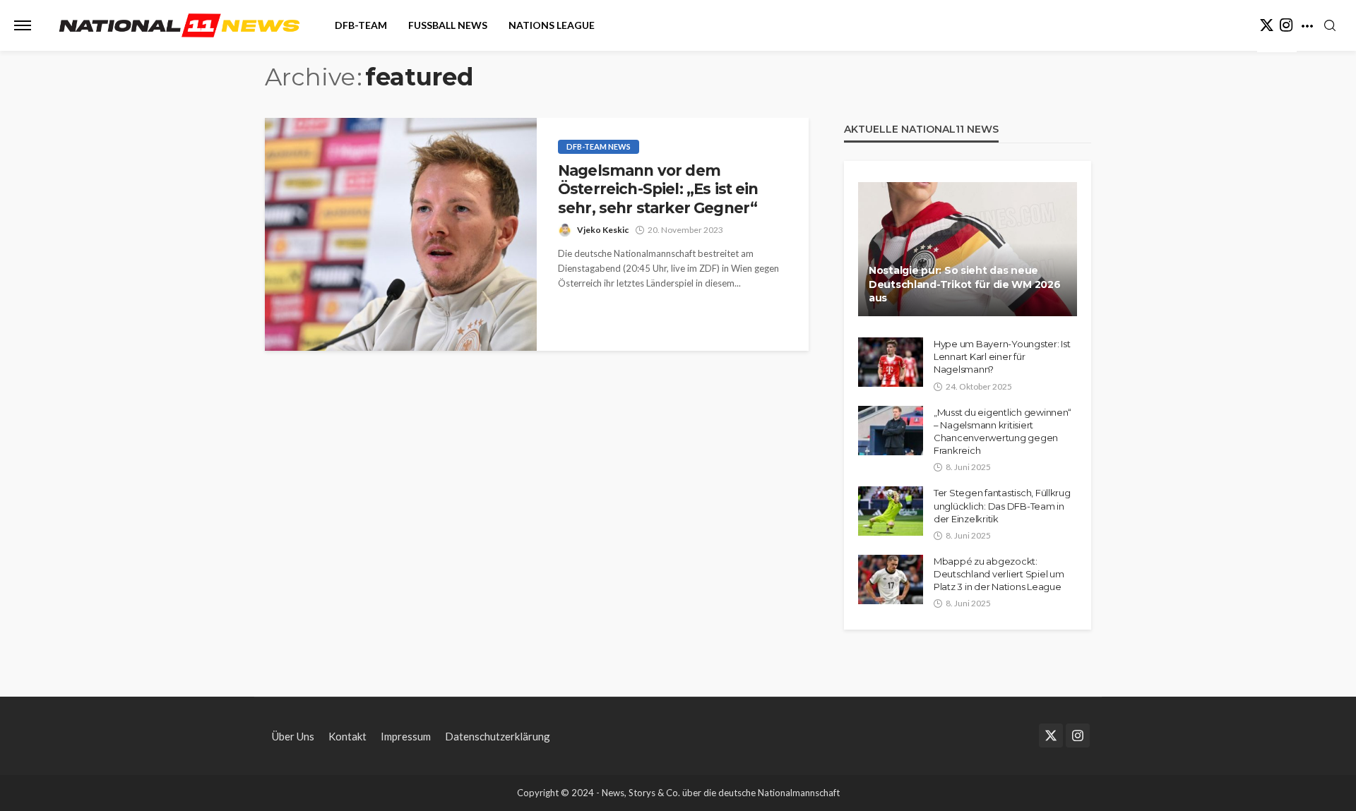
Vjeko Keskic (603, 229)
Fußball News (447, 25)
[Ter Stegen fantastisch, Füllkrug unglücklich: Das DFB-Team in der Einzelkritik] (890, 511)
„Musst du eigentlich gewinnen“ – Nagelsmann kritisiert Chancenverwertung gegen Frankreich (1002, 432)
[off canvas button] (22, 25)
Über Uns (293, 736)
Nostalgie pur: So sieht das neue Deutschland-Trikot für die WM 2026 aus (964, 284)
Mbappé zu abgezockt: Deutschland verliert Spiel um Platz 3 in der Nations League (999, 573)
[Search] (1330, 26)
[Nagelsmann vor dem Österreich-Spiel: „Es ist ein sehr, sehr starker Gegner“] (401, 234)
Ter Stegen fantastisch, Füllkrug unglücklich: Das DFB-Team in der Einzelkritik (1002, 505)
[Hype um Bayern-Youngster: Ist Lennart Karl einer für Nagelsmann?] (890, 362)
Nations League (552, 25)
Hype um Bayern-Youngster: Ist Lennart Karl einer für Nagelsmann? (1002, 356)
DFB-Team (361, 25)
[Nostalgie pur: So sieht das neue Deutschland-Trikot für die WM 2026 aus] (967, 249)
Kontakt (347, 736)
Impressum (406, 736)
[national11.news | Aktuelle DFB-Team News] (179, 25)
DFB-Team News (598, 146)
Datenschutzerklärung (497, 736)
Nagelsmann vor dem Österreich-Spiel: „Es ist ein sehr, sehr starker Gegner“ (658, 189)
